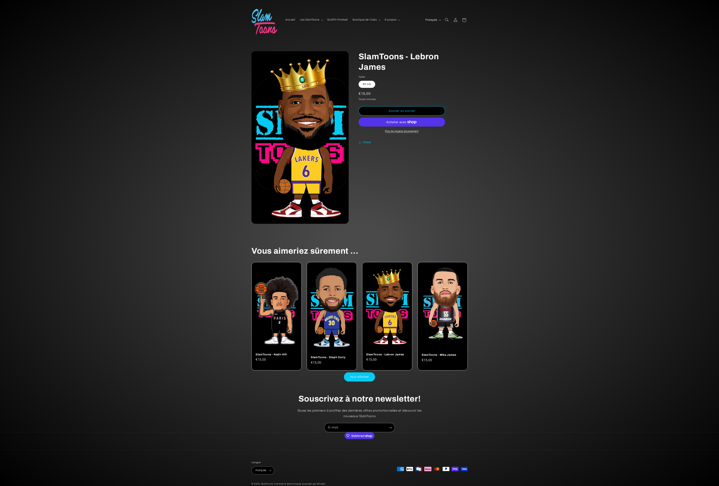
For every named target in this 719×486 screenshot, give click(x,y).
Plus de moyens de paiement (401, 131)
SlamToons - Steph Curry (328, 357)
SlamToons (267, 484)
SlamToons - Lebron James (385, 354)
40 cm (367, 84)
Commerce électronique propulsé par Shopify (300, 484)
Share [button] (367, 142)
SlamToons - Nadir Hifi (271, 354)
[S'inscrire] (390, 427)
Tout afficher (359, 376)
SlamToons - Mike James (439, 354)
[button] (311, 20)
